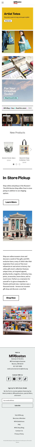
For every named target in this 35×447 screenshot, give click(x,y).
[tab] (13, 164)
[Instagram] (14, 379)
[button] (17, 18)
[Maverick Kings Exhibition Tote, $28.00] (24, 147)
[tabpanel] (9, 149)
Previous (2, 149)
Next (31, 149)
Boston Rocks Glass (8, 158)
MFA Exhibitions (19, 421)
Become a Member (19, 418)
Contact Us (19, 431)
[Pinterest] (20, 379)
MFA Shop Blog (19, 428)
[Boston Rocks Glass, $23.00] (8, 147)
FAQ (19, 424)
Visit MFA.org (19, 415)
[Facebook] (9, 379)
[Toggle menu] (2, 2)
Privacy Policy (19, 434)
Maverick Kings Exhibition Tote (24, 159)
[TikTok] (25, 379)
